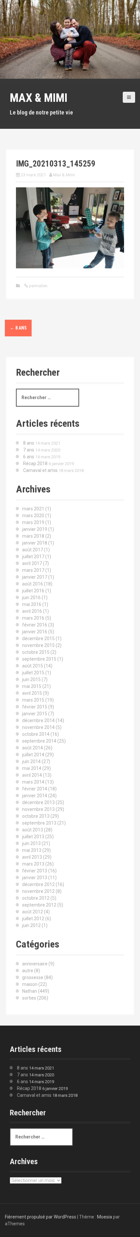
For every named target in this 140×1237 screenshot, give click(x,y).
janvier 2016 (34, 631)
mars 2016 (33, 618)
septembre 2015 (39, 659)
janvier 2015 (34, 713)
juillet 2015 (33, 672)
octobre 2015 (35, 652)
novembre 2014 (38, 727)
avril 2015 (32, 693)
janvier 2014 (34, 795)
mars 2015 (33, 700)
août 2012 (32, 911)
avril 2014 (32, 775)
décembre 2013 (38, 802)
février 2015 (34, 706)
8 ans (18, 327)
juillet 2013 (33, 836)
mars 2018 (33, 536)
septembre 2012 (39, 905)
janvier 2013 (34, 877)
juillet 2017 (33, 556)
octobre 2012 (35, 898)
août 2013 (32, 829)
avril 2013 (32, 857)
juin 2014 (31, 761)
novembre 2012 (38, 891)
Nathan (29, 991)
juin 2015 (31, 679)
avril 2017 (32, 563)
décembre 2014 (38, 720)
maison (29, 984)
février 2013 (34, 870)
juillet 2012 (33, 918)
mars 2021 (33, 508)
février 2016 (34, 624)
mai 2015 (31, 686)
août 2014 (32, 747)
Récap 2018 (35, 463)
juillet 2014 (33, 754)
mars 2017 (33, 570)
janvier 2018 (34, 542)
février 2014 (34, 788)
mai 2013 (31, 850)
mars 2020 (33, 515)
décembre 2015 (38, 638)
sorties (29, 998)
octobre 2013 (35, 816)
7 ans (28, 449)
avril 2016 (32, 611)
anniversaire (35, 963)
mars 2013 (33, 864)
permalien (38, 285)
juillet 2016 (33, 590)
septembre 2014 (39, 741)
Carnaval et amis (40, 470)
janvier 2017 (34, 577)
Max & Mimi (38, 98)
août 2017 (32, 549)
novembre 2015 (38, 645)
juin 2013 (31, 843)
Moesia (104, 1216)
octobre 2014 (35, 734)
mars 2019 (33, 522)
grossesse (32, 977)
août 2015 (32, 665)
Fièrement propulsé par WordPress (40, 1216)
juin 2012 (31, 925)
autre (27, 970)
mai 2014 (31, 768)
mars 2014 (33, 782)
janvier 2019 (34, 529)
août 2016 (32, 583)
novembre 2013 (38, 809)
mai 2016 (31, 604)
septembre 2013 (39, 823)
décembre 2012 (38, 884)
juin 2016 (31, 597)
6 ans (28, 456)
